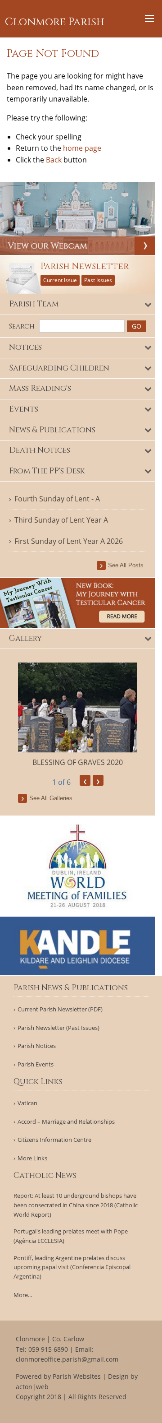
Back (54, 160)
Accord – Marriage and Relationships (66, 1122)
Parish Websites (77, 1376)
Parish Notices (37, 1046)
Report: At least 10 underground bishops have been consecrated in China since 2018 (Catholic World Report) (76, 1205)
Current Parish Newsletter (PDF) (60, 1009)
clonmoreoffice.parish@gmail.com (67, 1359)
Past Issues (98, 280)
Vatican (27, 1103)
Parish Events (36, 1064)
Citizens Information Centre (54, 1140)
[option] (77, 715)
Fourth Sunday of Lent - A (57, 499)
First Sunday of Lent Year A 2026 (68, 541)
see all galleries (50, 798)
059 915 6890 (48, 1349)
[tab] (77, 304)
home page (82, 148)
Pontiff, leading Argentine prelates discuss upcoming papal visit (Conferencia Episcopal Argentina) (72, 1267)
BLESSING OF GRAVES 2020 (77, 762)
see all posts (126, 565)
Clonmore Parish (54, 22)
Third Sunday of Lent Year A (61, 520)
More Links (32, 1158)
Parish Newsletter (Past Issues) (58, 1028)
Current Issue (60, 280)
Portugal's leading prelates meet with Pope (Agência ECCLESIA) (71, 1236)
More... (23, 1295)
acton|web (32, 1386)
